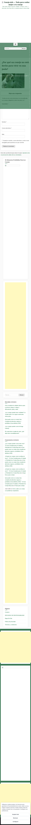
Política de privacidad (10, 621)
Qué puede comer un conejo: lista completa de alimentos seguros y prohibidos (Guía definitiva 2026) (13, 421)
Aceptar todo (15, 814)
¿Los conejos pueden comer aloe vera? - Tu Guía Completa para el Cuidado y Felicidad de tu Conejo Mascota (15, 445)
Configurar (15, 821)
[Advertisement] (15, 26)
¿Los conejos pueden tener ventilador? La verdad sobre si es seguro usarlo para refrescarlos (15, 414)
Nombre (4, 122)
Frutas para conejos (20, 485)
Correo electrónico (7, 128)
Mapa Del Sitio (8, 618)
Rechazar (15, 818)
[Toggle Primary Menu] (15, 44)
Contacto (7, 612)
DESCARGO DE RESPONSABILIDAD (14, 615)
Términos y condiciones (11, 624)
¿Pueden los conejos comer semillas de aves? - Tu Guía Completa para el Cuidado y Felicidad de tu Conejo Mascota (15, 458)
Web (3, 134)
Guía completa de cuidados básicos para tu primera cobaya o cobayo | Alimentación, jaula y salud (15, 407)
